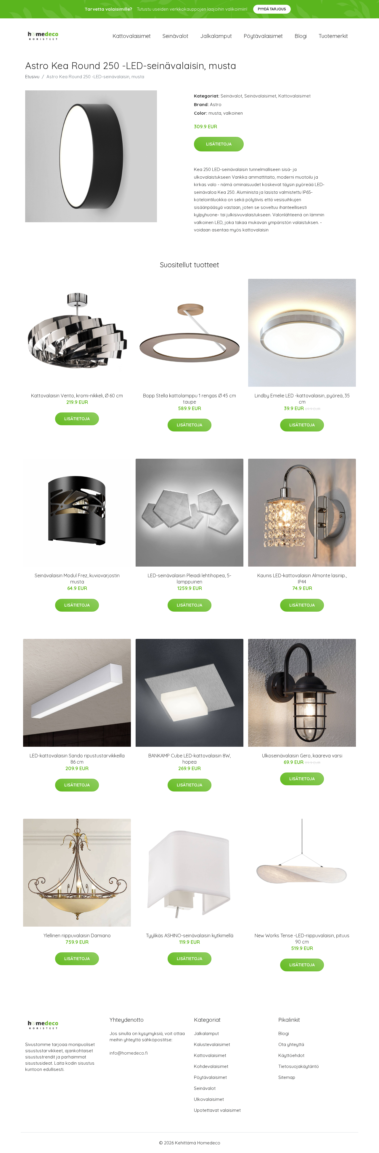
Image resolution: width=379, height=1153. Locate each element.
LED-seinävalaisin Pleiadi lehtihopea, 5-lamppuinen (189, 578)
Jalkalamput (216, 36)
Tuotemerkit (333, 36)
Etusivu (32, 76)
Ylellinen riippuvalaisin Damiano (77, 935)
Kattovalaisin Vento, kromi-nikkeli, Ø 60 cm (77, 396)
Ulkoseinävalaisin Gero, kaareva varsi (302, 756)
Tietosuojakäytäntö (298, 1066)
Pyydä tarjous (272, 9)
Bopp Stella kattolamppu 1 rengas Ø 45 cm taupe (189, 399)
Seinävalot (175, 36)
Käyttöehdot (291, 1055)
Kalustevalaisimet (212, 1044)
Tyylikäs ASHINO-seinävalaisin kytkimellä (189, 935)
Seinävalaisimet (260, 96)
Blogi (301, 36)
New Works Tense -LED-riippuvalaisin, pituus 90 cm (302, 939)
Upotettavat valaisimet (217, 1110)
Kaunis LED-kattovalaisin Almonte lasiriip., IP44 (302, 578)
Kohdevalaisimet (211, 1066)
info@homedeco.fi (129, 1053)
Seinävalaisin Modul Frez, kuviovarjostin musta (77, 578)
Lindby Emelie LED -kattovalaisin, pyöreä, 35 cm (302, 399)
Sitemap (286, 1077)
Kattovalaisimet (132, 36)
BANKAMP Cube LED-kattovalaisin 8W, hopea (189, 759)
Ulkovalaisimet (209, 1099)
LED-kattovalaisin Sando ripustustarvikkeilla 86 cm (77, 759)
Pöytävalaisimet (263, 36)
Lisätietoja (219, 144)
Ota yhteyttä (291, 1044)
